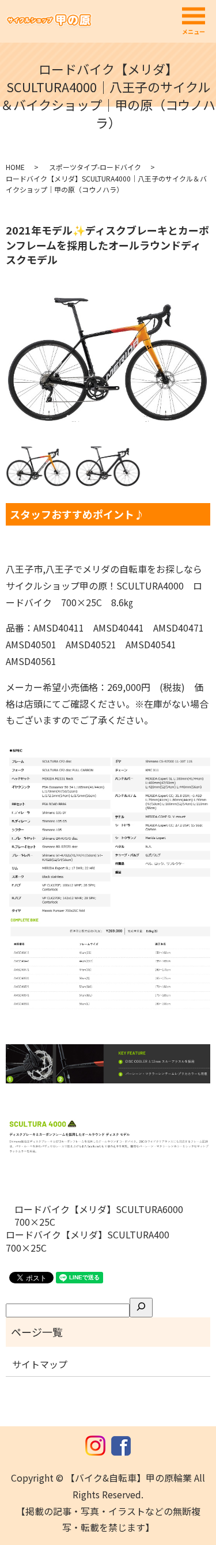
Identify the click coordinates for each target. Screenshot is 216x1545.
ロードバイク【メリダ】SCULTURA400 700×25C (92, 1241)
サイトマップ (39, 1364)
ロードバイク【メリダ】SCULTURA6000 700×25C (103, 1216)
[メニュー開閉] (193, 16)
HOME (15, 167)
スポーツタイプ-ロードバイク (95, 167)
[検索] (141, 1307)
